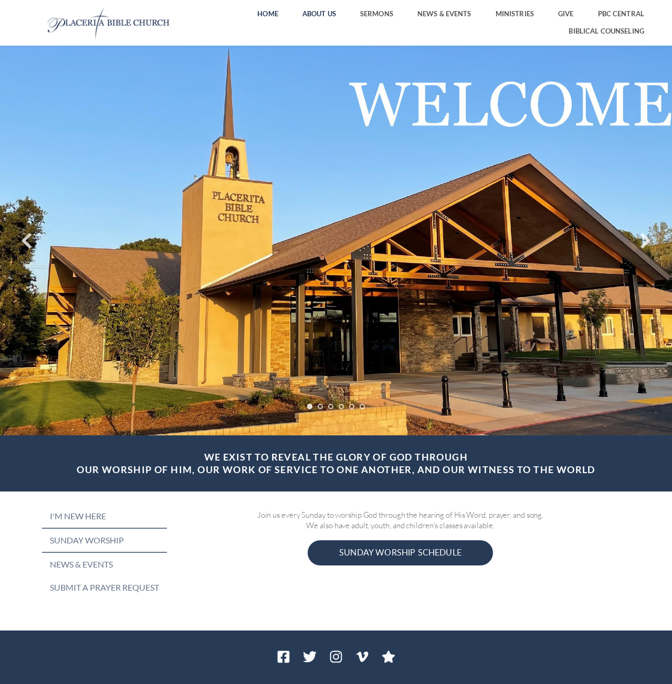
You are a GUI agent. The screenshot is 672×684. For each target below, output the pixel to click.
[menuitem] (268, 14)
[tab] (104, 516)
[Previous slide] (27, 240)
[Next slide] (645, 240)
